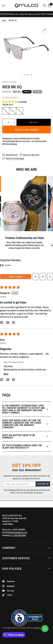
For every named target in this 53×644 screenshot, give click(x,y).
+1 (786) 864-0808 (18, 535)
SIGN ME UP (43, 484)
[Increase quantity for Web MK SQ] (12, 122)
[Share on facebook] (2, 323)
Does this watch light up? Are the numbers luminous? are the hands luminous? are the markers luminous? (21, 424)
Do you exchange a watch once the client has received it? (22, 446)
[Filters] (43, 276)
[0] (49, 5)
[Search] (44, 5)
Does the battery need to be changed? (18, 436)
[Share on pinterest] (13, 323)
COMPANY (9, 548)
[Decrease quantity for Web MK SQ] (4, 122)
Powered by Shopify (40, 628)
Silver (5, 110)
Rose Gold (19, 110)
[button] (10, 101)
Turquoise (12, 110)
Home (4, 20)
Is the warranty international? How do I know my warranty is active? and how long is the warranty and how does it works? (23, 409)
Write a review (15, 276)
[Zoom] (44, 30)
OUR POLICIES (12, 569)
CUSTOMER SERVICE (16, 558)
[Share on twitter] (7, 323)
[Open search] (35, 276)
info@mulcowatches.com (17, 532)
